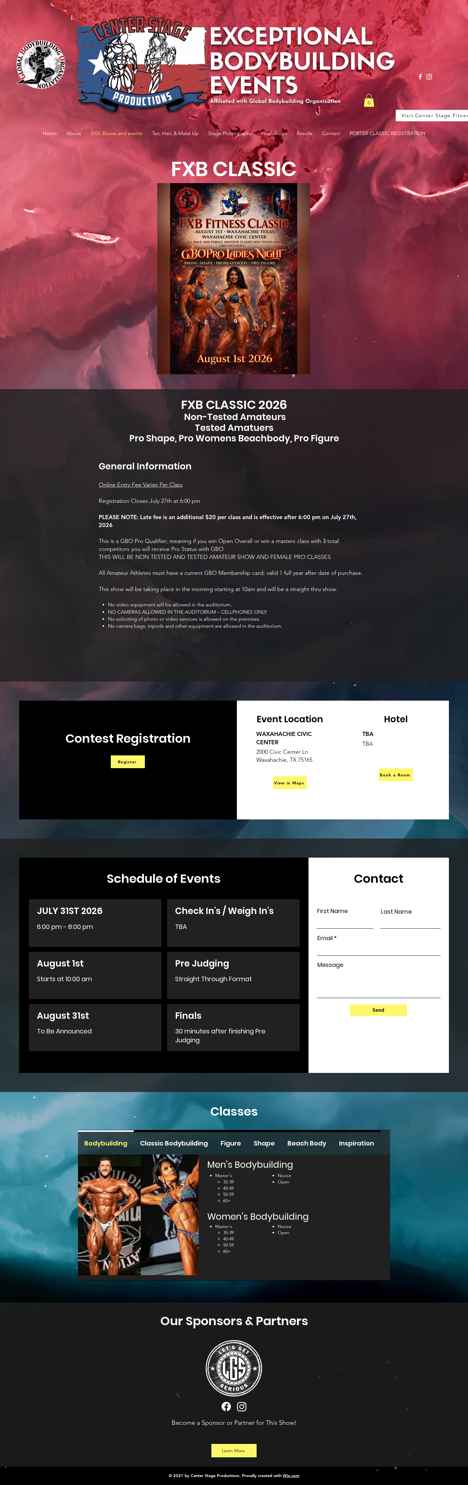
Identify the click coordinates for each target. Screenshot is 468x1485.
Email (325, 938)
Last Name (396, 912)
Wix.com (291, 1475)
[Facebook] (420, 77)
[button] (369, 100)
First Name (332, 911)
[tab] (106, 1142)
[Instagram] (429, 77)
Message (330, 965)
